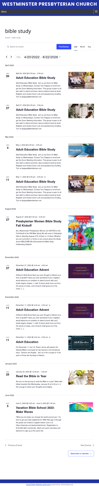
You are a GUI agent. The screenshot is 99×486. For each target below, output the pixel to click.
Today (18, 57)
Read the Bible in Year (31, 376)
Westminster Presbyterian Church (49, 4)
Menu (4, 11)
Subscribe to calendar (80, 453)
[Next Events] (11, 56)
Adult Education (27, 342)
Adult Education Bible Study (36, 78)
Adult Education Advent (32, 270)
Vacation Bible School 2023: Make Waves (35, 410)
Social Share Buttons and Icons (38, 484)
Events (7, 38)
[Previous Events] (6, 56)
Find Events (64, 46)
